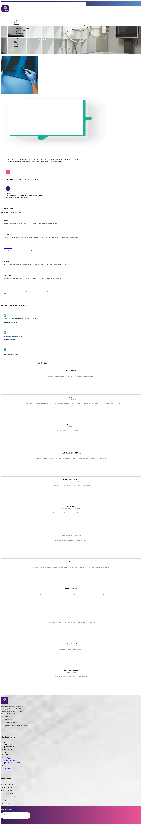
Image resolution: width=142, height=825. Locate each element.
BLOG (15, 43)
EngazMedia (14, 809)
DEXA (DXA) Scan (20, 30)
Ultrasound (19, 35)
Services (16, 24)
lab (15, 41)
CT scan (18, 37)
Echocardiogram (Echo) (22, 28)
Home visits (19, 27)
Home (15, 21)
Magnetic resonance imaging (24, 32)
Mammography (20, 33)
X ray (17, 38)
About (16, 22)
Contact (16, 44)
